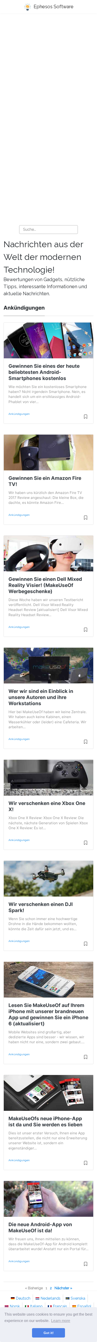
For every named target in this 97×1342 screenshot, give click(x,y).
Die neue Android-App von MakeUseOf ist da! (40, 1227)
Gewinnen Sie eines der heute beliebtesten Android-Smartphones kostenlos (44, 372)
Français (60, 1306)
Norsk (15, 1306)
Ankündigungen (19, 414)
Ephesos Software (52, 6)
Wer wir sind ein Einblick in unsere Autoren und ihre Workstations (40, 697)
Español (84, 1306)
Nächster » (63, 1288)
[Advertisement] (48, 69)
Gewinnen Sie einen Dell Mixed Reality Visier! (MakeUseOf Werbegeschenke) (45, 585)
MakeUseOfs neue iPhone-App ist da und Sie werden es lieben (45, 1122)
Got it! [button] (49, 1333)
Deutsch (23, 1298)
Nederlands (50, 1298)
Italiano (36, 1306)
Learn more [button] (60, 1321)
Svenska (78, 1298)
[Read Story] (86, 418)
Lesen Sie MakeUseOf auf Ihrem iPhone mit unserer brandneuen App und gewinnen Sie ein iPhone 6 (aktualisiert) (48, 1014)
